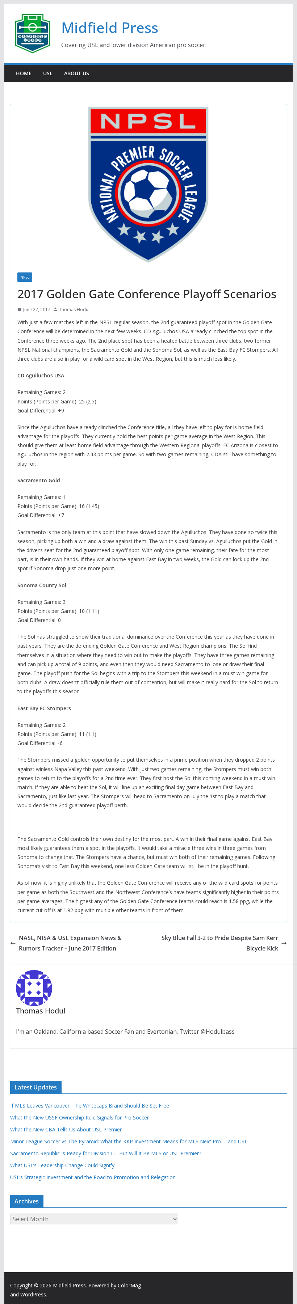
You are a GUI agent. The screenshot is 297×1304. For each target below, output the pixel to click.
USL (48, 73)
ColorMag (129, 1285)
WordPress (33, 1294)
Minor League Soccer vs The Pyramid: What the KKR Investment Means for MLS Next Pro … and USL (128, 1141)
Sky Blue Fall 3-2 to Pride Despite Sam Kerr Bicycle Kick (220, 943)
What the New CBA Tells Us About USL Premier (66, 1129)
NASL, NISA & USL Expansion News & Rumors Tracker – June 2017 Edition (70, 943)
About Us (76, 73)
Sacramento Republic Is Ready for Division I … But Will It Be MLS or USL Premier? (105, 1153)
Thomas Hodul (74, 309)
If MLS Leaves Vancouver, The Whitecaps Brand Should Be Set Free (89, 1105)
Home (24, 73)
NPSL (24, 277)
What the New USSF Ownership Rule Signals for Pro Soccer (79, 1117)
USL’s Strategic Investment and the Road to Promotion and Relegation (93, 1177)
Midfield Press (109, 27)
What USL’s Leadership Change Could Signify (62, 1165)
